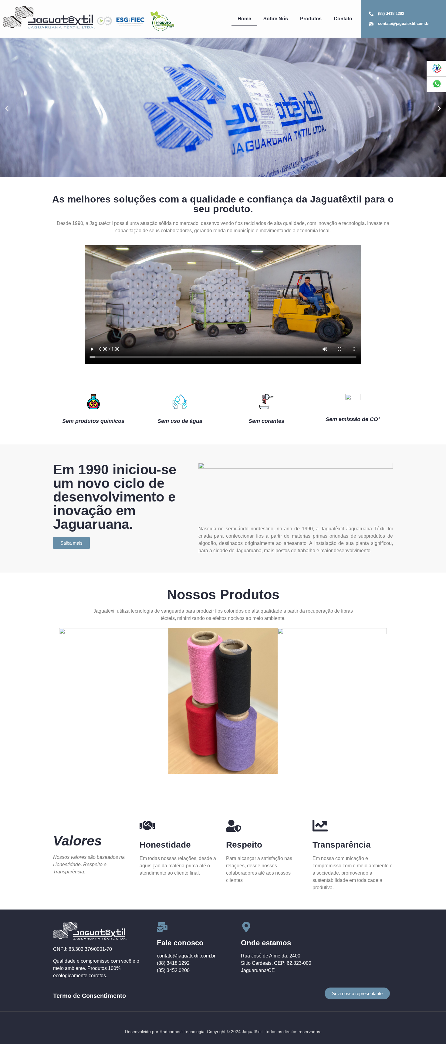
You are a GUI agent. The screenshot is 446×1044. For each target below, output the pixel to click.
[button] (7, 108)
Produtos (311, 18)
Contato (343, 18)
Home (244, 18)
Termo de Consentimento (89, 995)
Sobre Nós (275, 18)
